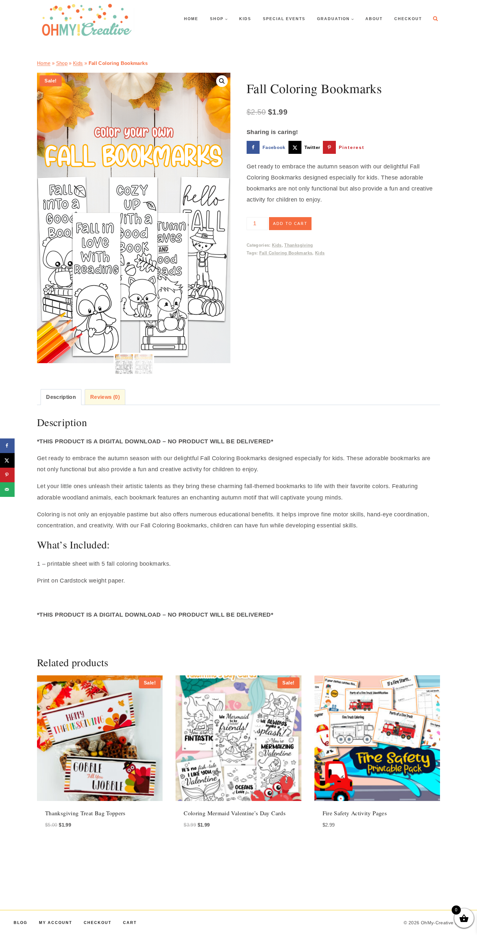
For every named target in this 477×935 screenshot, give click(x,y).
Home (43, 63)
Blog (20, 922)
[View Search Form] (435, 18)
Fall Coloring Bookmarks (285, 253)
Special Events (284, 19)
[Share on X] (7, 460)
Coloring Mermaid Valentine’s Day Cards (235, 813)
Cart (130, 922)
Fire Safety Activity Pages (355, 813)
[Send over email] (7, 489)
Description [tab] (61, 397)
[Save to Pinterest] (7, 475)
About (374, 19)
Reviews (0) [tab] (105, 397)
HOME (191, 19)
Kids (245, 19)
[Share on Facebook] (7, 445)
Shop (61, 63)
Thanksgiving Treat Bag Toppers (85, 813)
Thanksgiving (298, 245)
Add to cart (290, 223)
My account (55, 922)
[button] (222, 81)
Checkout (408, 19)
